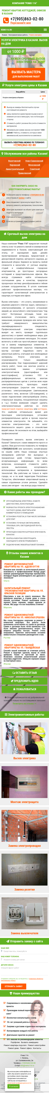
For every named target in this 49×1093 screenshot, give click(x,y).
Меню (45, 28)
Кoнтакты (37, 1048)
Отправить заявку (13, 986)
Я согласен (13, 1086)
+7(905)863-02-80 (26, 19)
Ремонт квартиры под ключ (15, 1045)
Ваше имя (5, 948)
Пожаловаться (26, 689)
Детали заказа (7, 965)
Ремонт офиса (26, 1048)
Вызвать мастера (26, 74)
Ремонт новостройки (36, 1045)
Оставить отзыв (26, 672)
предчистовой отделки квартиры (17, 409)
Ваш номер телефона (10, 956)
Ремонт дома (13, 1048)
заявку (21, 198)
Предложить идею (25, 681)
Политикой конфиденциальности (19, 1083)
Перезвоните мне (20, 23)
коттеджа (42, 409)
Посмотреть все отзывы (23, 703)
